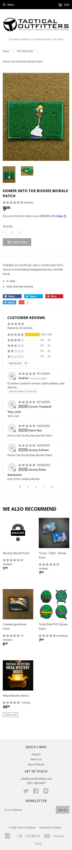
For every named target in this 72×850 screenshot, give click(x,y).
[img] (27, 373)
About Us (36, 759)
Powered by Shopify (50, 827)
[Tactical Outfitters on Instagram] (46, 792)
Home (6, 51)
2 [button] (28, 487)
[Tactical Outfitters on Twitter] (26, 792)
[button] (11, 202)
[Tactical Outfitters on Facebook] (36, 792)
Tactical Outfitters (26, 827)
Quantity (8, 226)
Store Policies (36, 764)
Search (36, 754)
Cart (66, 4)
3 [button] (36, 487)
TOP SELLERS (25, 51)
